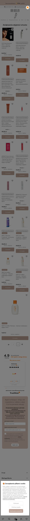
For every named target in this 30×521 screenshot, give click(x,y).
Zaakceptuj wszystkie (16, 511)
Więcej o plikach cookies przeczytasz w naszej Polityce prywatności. (15, 497)
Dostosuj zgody (16, 507)
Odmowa (16, 503)
